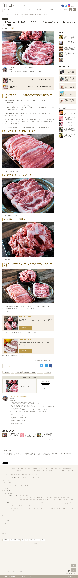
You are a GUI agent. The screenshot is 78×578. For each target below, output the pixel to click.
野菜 (64, 497)
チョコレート (37, 502)
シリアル (48, 495)
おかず (38, 497)
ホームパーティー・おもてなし (9, 477)
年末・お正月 (5, 488)
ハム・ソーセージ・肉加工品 (48, 497)
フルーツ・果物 (27, 505)
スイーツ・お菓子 (6, 502)
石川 (19, 539)
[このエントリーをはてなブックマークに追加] (46, 365)
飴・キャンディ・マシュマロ (17, 505)
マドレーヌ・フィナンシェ (21, 503)
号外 (3, 533)
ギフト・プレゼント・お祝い (7, 453)
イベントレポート (6, 520)
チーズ (21, 497)
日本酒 (15, 508)
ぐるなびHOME (5, 576)
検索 (74, 9)
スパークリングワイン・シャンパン (31, 508)
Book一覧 (12, 571)
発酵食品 (67, 497)
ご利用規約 (21, 576)
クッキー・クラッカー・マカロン (28, 502)
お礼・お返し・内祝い (49, 468)
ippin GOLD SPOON (6, 536)
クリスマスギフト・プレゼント (35, 470)
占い (3, 525)
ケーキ (13, 502)
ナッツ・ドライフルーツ (28, 497)
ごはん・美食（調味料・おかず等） (28, 453)
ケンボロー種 (48, 372)
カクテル (51, 508)
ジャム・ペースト (58, 495)
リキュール (56, 508)
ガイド (3, 528)
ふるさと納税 (19, 372)
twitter (66, 5)
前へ (73, 570)
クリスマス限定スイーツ (13, 485)
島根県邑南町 (27, 372)
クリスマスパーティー (31, 485)
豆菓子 (68, 503)
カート (70, 9)
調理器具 (4, 515)
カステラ (35, 503)
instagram (69, 5)
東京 (11, 539)
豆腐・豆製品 (22, 499)
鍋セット (27, 499)
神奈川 (43, 539)
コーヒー (69, 508)
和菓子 (39, 503)
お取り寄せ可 (6, 372)
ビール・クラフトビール (44, 508)
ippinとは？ (73, 6)
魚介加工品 (60, 497)
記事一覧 (51, 439)
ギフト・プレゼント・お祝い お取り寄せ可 (63, 453)
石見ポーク (39, 372)
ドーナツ (13, 503)
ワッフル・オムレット (67, 502)
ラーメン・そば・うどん (60, 499)
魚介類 (55, 497)
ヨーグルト (43, 495)
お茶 (11, 510)
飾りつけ (30, 477)
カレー (53, 499)
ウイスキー (22, 508)
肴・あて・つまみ (69, 499)
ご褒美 (52, 453)
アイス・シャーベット (56, 503)
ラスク (60, 502)
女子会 (26, 477)
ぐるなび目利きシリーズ (13, 576)
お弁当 (34, 499)
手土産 (19, 477)
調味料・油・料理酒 (24, 495)
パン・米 (52, 495)
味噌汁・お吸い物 (42, 499)
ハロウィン (4, 482)
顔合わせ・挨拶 (21, 474)
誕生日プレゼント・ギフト (26, 468)
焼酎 (18, 508)
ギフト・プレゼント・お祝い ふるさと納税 (25, 454)
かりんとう (64, 503)
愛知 (26, 539)
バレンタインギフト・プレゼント (55, 470)
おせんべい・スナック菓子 (46, 503)
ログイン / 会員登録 (63, 9)
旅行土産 (31, 474)
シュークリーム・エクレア (53, 502)
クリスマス (4, 485)
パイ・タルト (18, 502)
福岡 (23, 539)
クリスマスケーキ (22, 485)
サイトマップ (26, 576)
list (41, 367)
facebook (62, 5)
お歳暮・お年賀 (18, 453)
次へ (73, 565)
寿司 (37, 499)
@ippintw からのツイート (33, 543)
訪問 (12, 474)
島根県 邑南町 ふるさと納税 (17, 355)
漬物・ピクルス (37, 495)
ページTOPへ (73, 574)
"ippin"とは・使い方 (18, 571)
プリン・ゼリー (44, 502)
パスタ (35, 497)
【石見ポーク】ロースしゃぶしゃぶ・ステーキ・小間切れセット (25, 332)
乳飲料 (14, 510)
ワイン (11, 508)
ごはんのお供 (31, 495)
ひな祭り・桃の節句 (6, 490)
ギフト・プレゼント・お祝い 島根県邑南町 (42, 454)
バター (64, 495)
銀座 (35, 539)
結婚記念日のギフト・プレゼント (38, 468)
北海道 (30, 539)
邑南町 (33, 372)
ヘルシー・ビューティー (7, 480)
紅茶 (73, 508)
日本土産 (35, 474)
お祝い (18, 468)
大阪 (39, 539)
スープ (50, 499)
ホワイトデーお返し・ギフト (67, 470)
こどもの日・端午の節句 (7, 493)
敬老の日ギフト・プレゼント (22, 470)
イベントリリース (6, 530)
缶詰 (31, 499)
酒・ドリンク (5, 508)
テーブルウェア (5, 518)
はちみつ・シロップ (70, 495)
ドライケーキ (30, 503)
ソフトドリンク (62, 508)
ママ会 (23, 477)
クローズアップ (5, 523)
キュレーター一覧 (5, 571)
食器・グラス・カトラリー (8, 512)
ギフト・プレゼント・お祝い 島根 (8, 454)
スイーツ (10, 482)
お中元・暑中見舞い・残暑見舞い (64, 468)
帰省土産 (26, 474)
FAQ (30, 576)
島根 (12, 372)
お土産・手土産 (5, 474)
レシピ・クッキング (36, 477)
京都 (15, 539)
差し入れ (15, 474)
